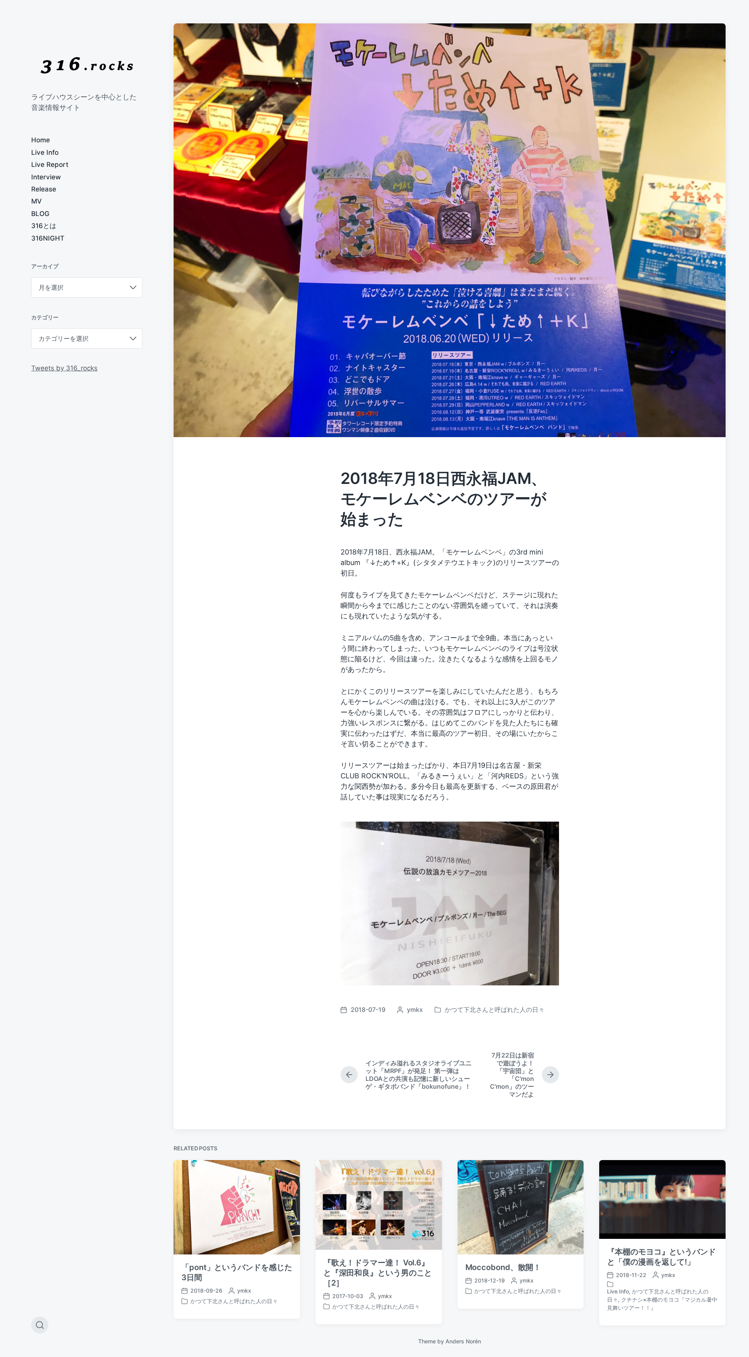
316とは (43, 226)
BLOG (40, 214)
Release (43, 189)
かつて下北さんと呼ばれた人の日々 (495, 1009)
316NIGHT (47, 238)
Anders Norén (463, 1341)
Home (40, 140)
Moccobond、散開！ (503, 1267)
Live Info (45, 152)
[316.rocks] (86, 65)
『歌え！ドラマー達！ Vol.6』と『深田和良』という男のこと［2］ (377, 1273)
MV (36, 201)
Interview (46, 177)
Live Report (49, 164)
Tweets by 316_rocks (64, 368)
